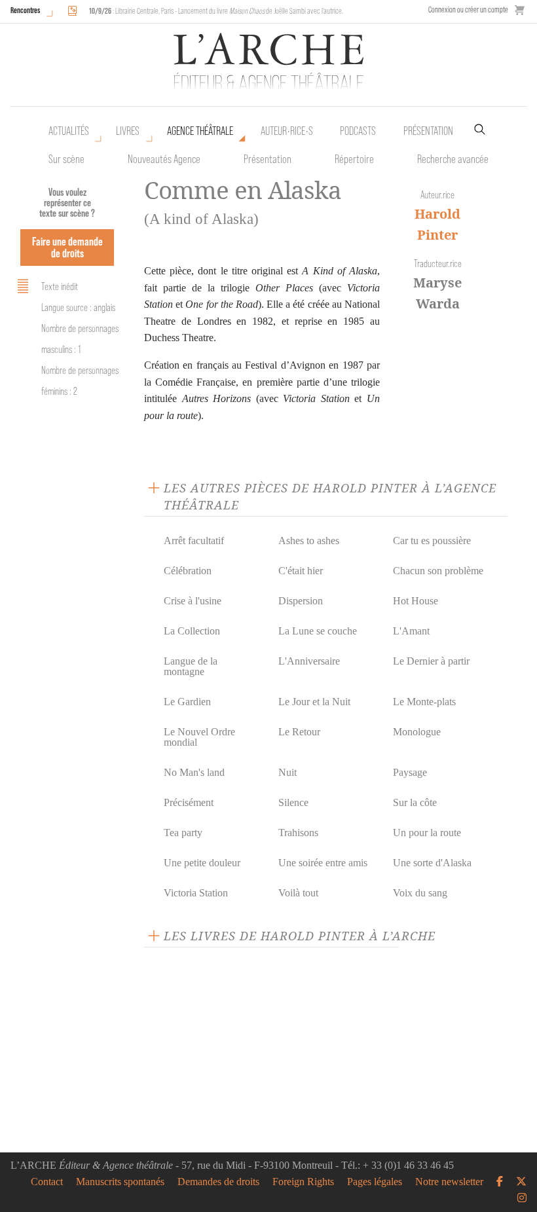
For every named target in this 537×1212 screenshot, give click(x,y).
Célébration (188, 570)
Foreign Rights (303, 1182)
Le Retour (299, 731)
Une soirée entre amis (322, 862)
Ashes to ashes (308, 540)
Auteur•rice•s (287, 131)
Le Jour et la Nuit (314, 701)
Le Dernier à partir (431, 661)
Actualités (68, 131)
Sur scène (66, 159)
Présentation (267, 159)
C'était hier (300, 570)
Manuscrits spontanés (120, 1182)
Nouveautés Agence (164, 159)
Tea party (183, 832)
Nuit (287, 772)
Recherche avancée (453, 159)
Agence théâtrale (200, 131)
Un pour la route (427, 832)
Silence (293, 802)
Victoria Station (196, 892)
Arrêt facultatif (194, 540)
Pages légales (374, 1182)
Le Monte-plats (424, 701)
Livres (127, 131)
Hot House (415, 600)
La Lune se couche (317, 630)
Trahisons (298, 832)
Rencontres (25, 10)
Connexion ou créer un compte (468, 9)
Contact (47, 1182)
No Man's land (194, 772)
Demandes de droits (218, 1182)
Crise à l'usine (192, 600)
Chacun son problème (438, 570)
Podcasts (358, 131)
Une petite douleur (202, 862)
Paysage (410, 772)
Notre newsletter (449, 1182)
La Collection (192, 630)
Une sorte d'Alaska (432, 862)
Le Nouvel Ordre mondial (199, 737)
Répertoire (354, 159)
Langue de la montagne (190, 666)
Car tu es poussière (432, 540)
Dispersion (300, 600)
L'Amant (411, 630)
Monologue (417, 731)
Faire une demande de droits (67, 247)
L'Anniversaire (309, 661)
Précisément (188, 802)
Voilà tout (298, 892)
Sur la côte (415, 802)
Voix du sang (420, 892)
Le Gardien (187, 701)
